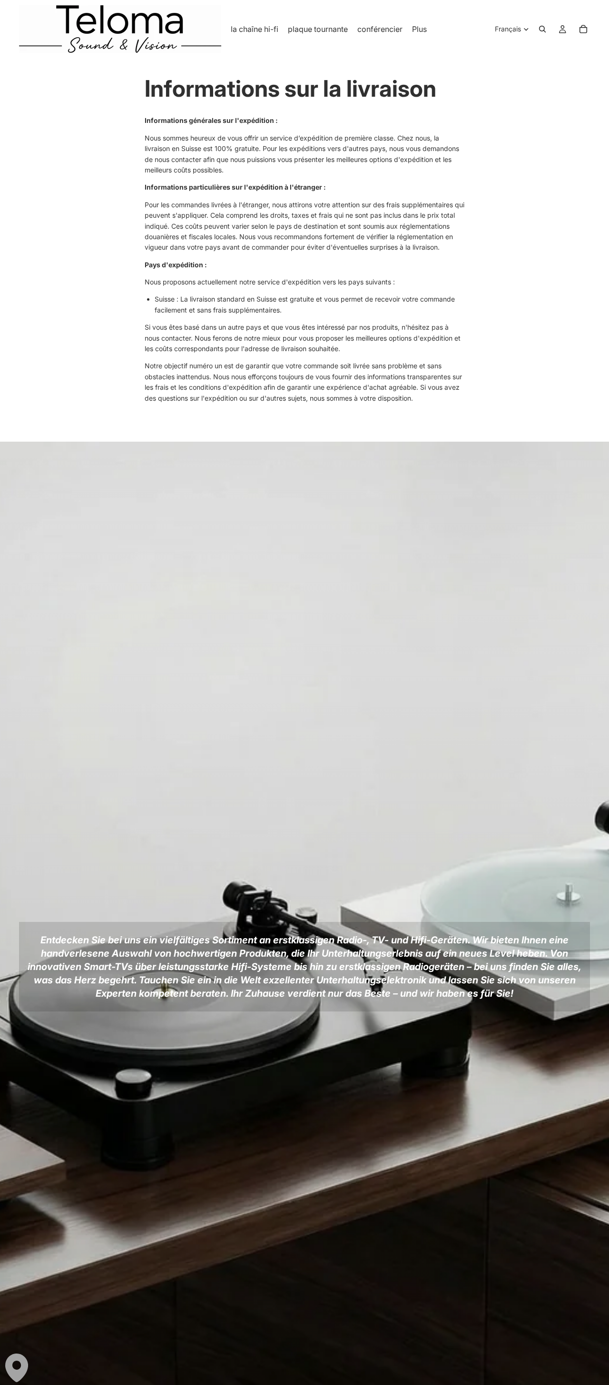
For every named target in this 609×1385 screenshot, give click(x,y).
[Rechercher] (542, 29)
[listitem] (419, 29)
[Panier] (583, 29)
